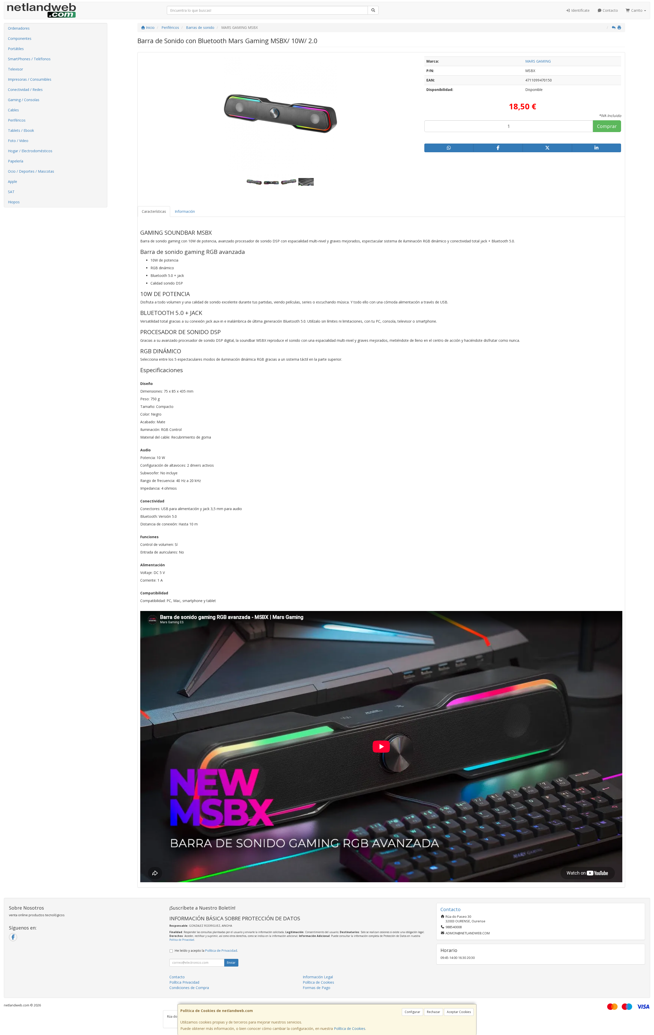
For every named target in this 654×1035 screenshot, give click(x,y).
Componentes (19, 38)
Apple (12, 181)
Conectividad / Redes (25, 89)
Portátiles (16, 48)
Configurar (412, 1012)
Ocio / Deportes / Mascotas (31, 171)
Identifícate (580, 10)
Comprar (607, 126)
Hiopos (14, 201)
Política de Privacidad (181, 940)
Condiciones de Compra (189, 987)
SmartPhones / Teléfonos (29, 58)
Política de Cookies (349, 1028)
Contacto (610, 10)
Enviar (231, 962)
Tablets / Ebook (21, 130)
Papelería (15, 161)
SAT (11, 191)
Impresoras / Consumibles (29, 79)
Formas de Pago (316, 987)
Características (154, 211)
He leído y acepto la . (206, 950)
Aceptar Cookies (459, 1012)
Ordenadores (19, 28)
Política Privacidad (184, 982)
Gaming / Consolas (23, 99)
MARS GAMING (538, 61)
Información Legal (318, 976)
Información (185, 211)
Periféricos (17, 120)
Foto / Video (18, 140)
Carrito (637, 10)
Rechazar (433, 1012)
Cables (13, 110)
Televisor (15, 69)
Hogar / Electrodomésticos (30, 150)
